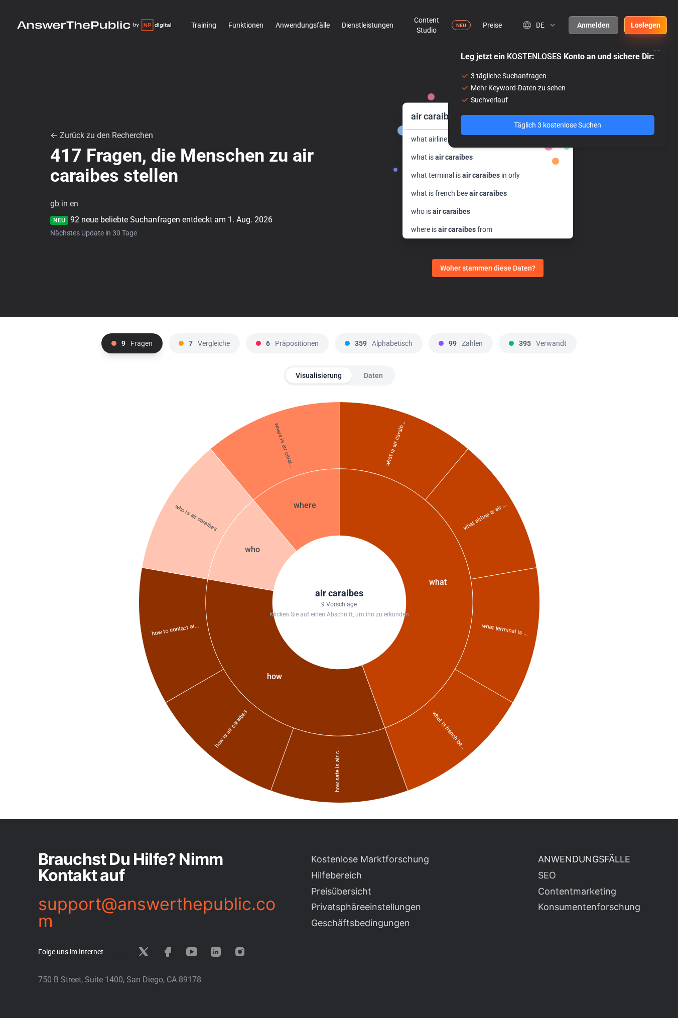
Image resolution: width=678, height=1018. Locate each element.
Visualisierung (319, 375)
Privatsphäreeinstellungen (366, 907)
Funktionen (245, 25)
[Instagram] (240, 952)
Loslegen (645, 25)
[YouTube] (192, 952)
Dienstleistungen (367, 25)
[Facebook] (168, 952)
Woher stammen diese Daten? (487, 268)
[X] (144, 952)
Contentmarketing (577, 891)
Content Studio (426, 25)
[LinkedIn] (216, 952)
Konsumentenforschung (589, 907)
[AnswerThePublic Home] (94, 25)
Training (203, 25)
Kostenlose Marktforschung (370, 859)
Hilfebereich (336, 875)
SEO (547, 875)
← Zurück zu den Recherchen (101, 135)
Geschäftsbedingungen (360, 923)
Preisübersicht (341, 891)
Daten (373, 375)
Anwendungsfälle (303, 25)
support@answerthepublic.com (157, 913)
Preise (492, 25)
